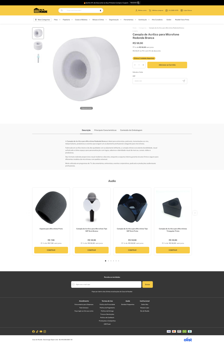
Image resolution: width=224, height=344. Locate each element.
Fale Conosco (83, 308)
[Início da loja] (40, 10)
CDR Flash (107, 324)
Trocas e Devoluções (107, 314)
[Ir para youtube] (41, 331)
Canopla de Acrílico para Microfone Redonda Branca (166, 28)
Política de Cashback (107, 317)
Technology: (179, 339)
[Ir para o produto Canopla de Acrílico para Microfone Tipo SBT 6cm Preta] (132, 207)
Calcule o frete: (138, 72)
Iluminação (142, 20)
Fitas (56, 20)
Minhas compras (157, 10)
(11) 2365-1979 (173, 10)
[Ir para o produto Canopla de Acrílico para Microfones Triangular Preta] (173, 207)
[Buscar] (61, 10)
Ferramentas (128, 20)
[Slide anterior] (35, 209)
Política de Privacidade (107, 304)
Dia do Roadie (144, 311)
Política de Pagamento (107, 308)
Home (135, 28)
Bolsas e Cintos (98, 20)
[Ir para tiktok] (37, 331)
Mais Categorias (44, 20)
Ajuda (128, 301)
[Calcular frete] (183, 81)
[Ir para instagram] (44, 331)
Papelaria (66, 20)
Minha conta (142, 10)
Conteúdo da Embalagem (131, 130)
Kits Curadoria (157, 20)
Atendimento (84, 301)
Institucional (145, 301)
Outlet (168, 20)
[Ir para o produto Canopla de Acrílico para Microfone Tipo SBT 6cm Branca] (92, 207)
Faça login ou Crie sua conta (84, 311)
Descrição (86, 130)
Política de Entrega (107, 311)
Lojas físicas (188, 10)
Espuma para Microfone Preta (51, 229)
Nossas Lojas (144, 308)
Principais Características (105, 130)
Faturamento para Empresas (84, 304)
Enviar (147, 284)
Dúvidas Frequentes (127, 304)
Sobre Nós (144, 304)
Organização (114, 20)
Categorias (143, 28)
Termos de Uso (107, 301)
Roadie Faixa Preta (182, 20)
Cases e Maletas (81, 20)
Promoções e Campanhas (107, 321)
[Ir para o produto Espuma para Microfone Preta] (51, 207)
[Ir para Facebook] (33, 331)
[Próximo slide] (67, 209)
